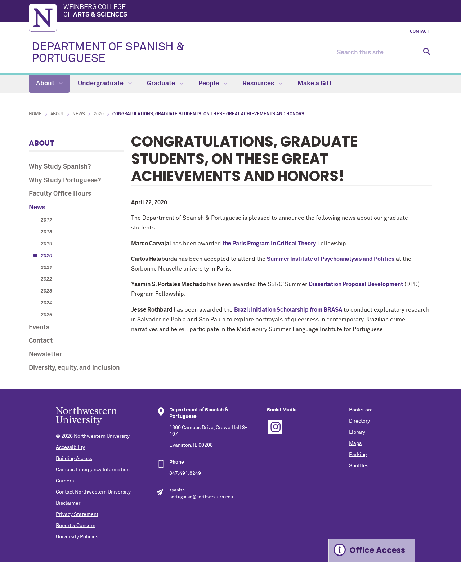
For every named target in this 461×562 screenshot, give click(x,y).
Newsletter (45, 354)
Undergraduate (101, 83)
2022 (46, 279)
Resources (259, 83)
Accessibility (70, 447)
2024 (46, 302)
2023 (46, 291)
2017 (46, 220)
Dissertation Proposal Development (356, 284)
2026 (46, 314)
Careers (65, 480)
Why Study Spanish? (60, 167)
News (78, 114)
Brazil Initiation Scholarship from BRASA (288, 310)
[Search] (426, 52)
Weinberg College (95, 11)
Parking (358, 454)
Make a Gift (314, 83)
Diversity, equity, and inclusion (74, 368)
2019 (46, 243)
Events (39, 327)
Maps (355, 443)
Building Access (74, 458)
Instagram (275, 427)
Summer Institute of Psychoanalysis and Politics (330, 259)
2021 (46, 267)
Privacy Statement (77, 514)
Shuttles (358, 465)
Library (357, 432)
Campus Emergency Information (93, 469)
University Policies (77, 536)
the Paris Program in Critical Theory (269, 243)
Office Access (377, 550)
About (46, 83)
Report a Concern (75, 525)
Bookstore (361, 409)
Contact (419, 32)
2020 (99, 114)
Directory (359, 421)
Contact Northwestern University (93, 492)
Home (35, 114)
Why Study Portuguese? (65, 180)
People (209, 83)
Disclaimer (68, 503)
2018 (46, 232)
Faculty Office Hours (60, 194)
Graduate (161, 83)
